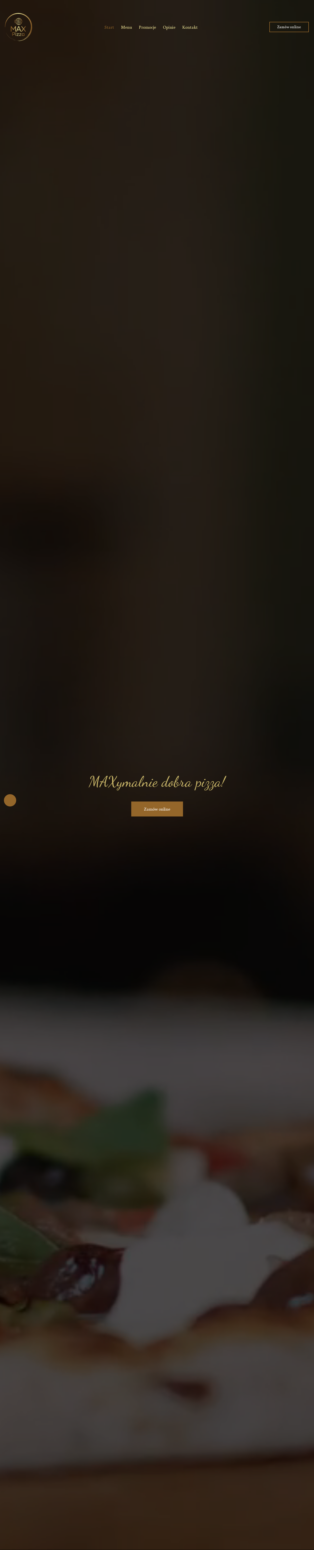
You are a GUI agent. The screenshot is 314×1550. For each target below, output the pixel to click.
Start (109, 27)
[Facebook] (10, 800)
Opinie (169, 27)
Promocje (147, 27)
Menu (126, 27)
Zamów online (289, 26)
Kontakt (190, 27)
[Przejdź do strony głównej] (18, 27)
